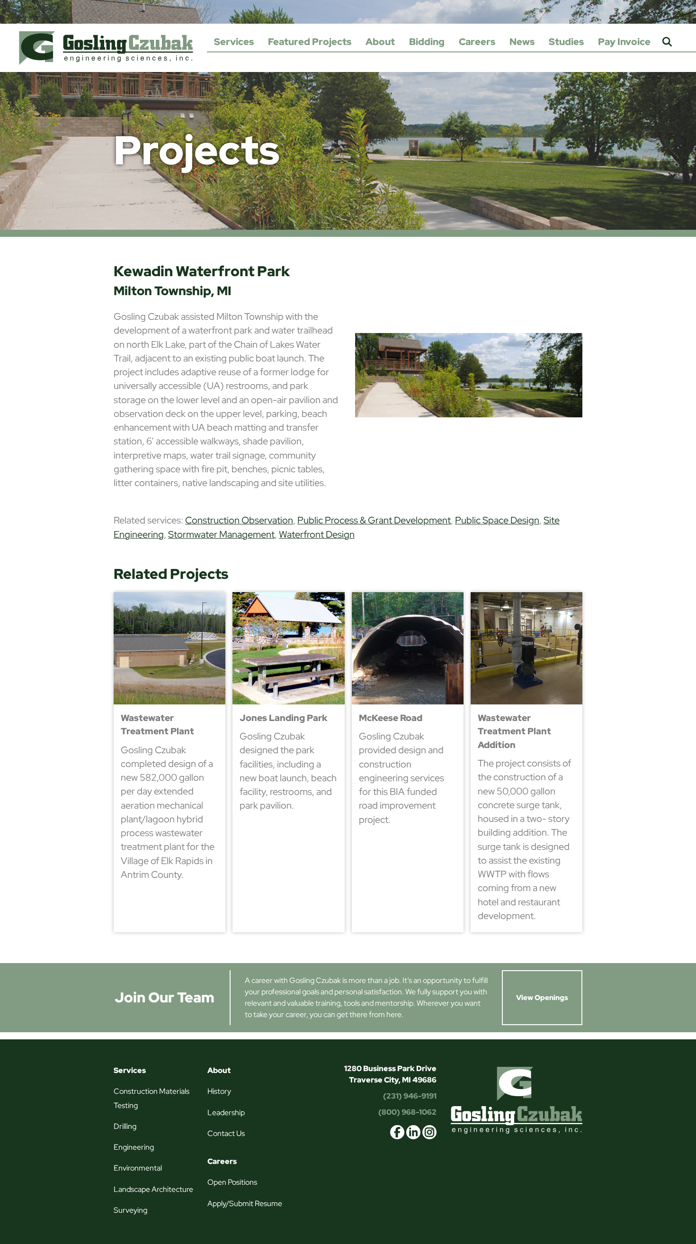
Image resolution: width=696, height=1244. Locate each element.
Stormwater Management (221, 534)
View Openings (542, 997)
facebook (397, 1132)
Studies (566, 42)
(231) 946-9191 (410, 1096)
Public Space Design (497, 520)
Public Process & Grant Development (374, 520)
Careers (477, 42)
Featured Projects (309, 42)
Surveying (130, 1210)
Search (667, 42)
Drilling (125, 1126)
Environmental (138, 1168)
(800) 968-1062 (407, 1112)
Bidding (427, 42)
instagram (429, 1132)
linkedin (413, 1132)
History (219, 1091)
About (380, 42)
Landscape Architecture (153, 1189)
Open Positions (232, 1182)
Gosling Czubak (106, 48)
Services (234, 42)
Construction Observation (239, 520)
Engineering (134, 1147)
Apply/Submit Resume (244, 1203)
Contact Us (226, 1133)
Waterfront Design (317, 534)
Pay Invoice (624, 42)
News (522, 42)
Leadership (226, 1113)
